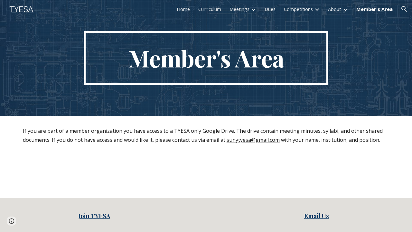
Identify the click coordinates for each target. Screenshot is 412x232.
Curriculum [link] (209, 9)
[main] (206, 58)
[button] (404, 9)
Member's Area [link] (374, 9)
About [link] (334, 9)
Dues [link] (270, 9)
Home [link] (183, 9)
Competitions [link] (298, 9)
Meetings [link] (239, 9)
